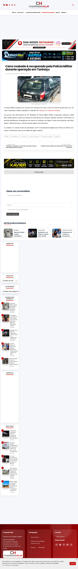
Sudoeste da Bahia (48, 12)
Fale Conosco (60, 536)
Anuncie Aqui (39, 172)
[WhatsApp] (71, 544)
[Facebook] (67, 544)
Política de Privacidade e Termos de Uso (38, 542)
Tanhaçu (42, 110)
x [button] (76, 559)
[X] (63, 544)
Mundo (63, 12)
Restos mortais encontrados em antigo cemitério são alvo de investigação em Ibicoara (14, 486)
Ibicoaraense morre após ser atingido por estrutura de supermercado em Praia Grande (14, 472)
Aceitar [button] (73, 563)
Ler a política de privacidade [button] (10, 565)
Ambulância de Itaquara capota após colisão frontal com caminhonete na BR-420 (43, 236)
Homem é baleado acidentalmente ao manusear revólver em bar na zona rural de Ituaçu (14, 447)
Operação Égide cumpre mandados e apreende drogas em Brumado (19, 236)
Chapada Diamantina (33, 12)
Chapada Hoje (10, 73)
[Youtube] (60, 544)
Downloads (41, 547)
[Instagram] (56, 544)
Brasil (58, 12)
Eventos (33, 547)
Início (14, 12)
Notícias (20, 12)
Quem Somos (35, 537)
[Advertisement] (39, 27)
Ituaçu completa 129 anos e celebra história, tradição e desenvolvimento (13, 361)
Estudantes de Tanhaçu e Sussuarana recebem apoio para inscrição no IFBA (67, 236)
